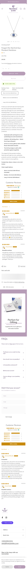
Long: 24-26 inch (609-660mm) (9, 102)
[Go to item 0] (8, 42)
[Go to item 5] (15, 42)
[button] (7, 190)
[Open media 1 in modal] (22, 18)
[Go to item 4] (13, 42)
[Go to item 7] (19, 42)
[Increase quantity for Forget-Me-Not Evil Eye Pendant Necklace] (8, 68)
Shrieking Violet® (5, 45)
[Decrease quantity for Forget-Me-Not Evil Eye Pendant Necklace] (3, 68)
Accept (19, 567)
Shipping (9, 63)
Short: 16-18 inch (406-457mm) (10, 93)
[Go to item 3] (12, 42)
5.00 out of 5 (17, 186)
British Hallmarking (19, 282)
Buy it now (13, 78)
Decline (7, 567)
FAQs (11, 344)
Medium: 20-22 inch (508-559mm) (10, 97)
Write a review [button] (13, 201)
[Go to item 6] (17, 42)
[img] (5, 211)
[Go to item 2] (10, 42)
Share (5, 266)
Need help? (22, 266)
